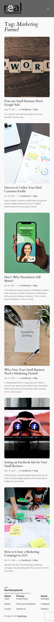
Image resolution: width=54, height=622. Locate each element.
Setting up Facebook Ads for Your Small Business (25, 464)
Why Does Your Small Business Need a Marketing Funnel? (24, 371)
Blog (36, 109)
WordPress (22, 616)
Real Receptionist (13, 590)
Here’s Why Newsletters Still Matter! (22, 279)
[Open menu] (48, 8)
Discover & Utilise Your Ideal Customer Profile (23, 189)
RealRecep (26, 109)
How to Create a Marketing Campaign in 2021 (21, 553)
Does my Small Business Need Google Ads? (23, 102)
